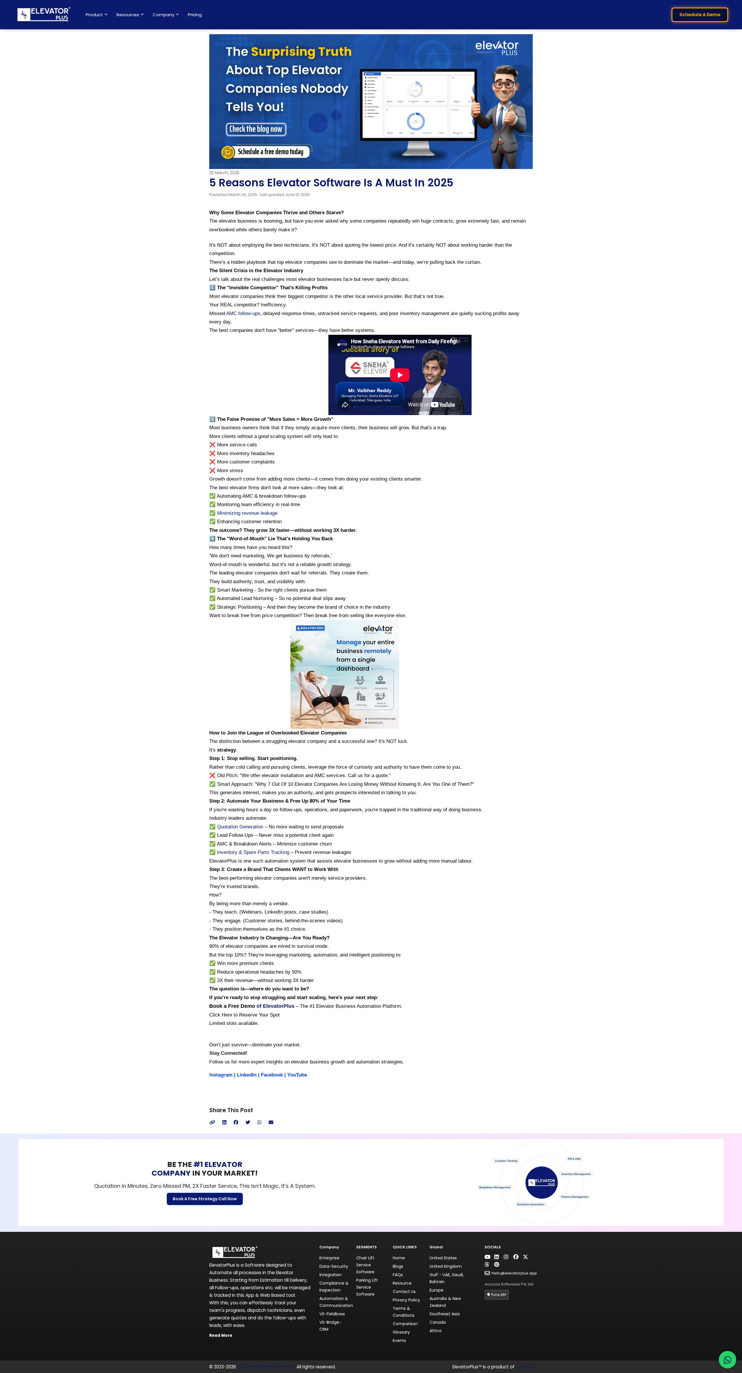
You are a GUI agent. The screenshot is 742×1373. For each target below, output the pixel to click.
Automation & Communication (336, 1302)
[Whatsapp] (259, 1122)
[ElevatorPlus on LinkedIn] (498, 1257)
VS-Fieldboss (332, 1314)
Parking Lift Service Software (367, 1287)
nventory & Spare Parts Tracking (254, 852)
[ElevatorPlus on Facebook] (517, 1257)
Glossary (401, 1332)
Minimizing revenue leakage (247, 513)
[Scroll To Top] (20, 1362)
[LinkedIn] (224, 1122)
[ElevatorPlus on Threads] (489, 1264)
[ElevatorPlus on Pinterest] (498, 1264)
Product (94, 15)
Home (399, 1258)
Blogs (398, 1266)
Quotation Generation (240, 827)
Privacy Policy (406, 1300)
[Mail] (271, 1122)
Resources (128, 15)
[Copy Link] (212, 1122)
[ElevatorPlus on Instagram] (508, 1257)
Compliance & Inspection (334, 1286)
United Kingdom (446, 1266)
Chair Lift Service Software (365, 1265)
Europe (436, 1290)
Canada (438, 1322)
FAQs (398, 1275)
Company (163, 15)
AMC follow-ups (243, 313)
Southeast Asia (445, 1314)
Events (399, 1340)
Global (436, 1247)
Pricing (195, 15)
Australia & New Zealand (445, 1302)
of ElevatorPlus (274, 1006)
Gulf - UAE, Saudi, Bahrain (447, 1278)
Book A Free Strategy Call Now (205, 1199)
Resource (402, 1283)
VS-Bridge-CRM (330, 1325)
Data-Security (333, 1266)
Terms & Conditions (403, 1311)
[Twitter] (247, 1122)
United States (443, 1258)
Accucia (524, 1367)
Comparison (405, 1324)
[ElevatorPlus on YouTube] (489, 1257)
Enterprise (329, 1258)
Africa (435, 1331)
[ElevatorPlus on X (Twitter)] (527, 1257)
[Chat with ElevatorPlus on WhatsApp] (727, 1359)
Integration (330, 1275)
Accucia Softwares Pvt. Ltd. (266, 1367)
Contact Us (404, 1291)
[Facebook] (236, 1122)
